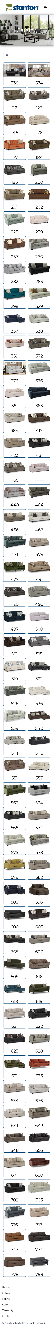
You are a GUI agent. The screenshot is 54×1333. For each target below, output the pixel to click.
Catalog (7, 1293)
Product (7, 1287)
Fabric (6, 1298)
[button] (45, 7)
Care (5, 1304)
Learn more (14, 74)
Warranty (7, 1310)
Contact (7, 1316)
